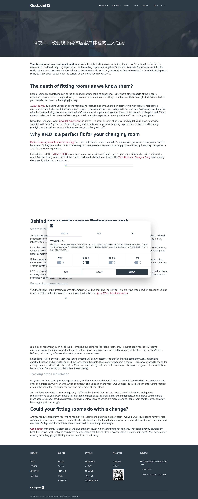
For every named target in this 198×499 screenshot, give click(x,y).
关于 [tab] (133, 233)
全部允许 (132, 272)
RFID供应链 (62, 480)
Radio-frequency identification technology (52, 142)
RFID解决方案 (90, 461)
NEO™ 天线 (62, 471)
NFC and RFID (59, 154)
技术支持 (116, 466)
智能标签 (61, 461)
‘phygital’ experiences (70, 120)
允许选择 (99, 272)
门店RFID (61, 466)
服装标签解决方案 (91, 480)
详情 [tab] (99, 233)
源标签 (60, 476)
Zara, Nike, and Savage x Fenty (134, 157)
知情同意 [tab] (64, 233)
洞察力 (32, 461)
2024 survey (38, 105)
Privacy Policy (75, 496)
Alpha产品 (89, 476)
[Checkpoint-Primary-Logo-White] (40, 4)
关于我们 (33, 466)
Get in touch (37, 428)
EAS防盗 (88, 466)
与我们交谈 (34, 476)
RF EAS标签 (89, 471)
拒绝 (66, 272)
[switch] (86, 262)
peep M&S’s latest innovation (112, 293)
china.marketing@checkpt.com (154, 474)
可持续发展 (34, 471)
